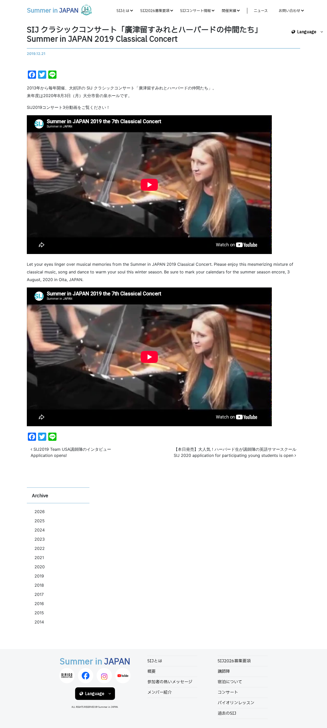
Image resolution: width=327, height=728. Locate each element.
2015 (39, 612)
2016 (39, 603)
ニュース (261, 11)
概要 (151, 671)
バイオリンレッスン (236, 703)
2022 (39, 548)
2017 (39, 594)
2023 (39, 539)
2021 (39, 557)
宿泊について (230, 682)
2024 (39, 530)
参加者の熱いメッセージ (169, 682)
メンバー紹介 (159, 692)
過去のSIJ (227, 713)
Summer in (52, 10)
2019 (39, 576)
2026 (39, 511)
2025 (39, 520)
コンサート (228, 692)
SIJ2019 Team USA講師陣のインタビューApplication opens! (71, 452)
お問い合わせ (289, 11)
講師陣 (224, 671)
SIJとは (122, 11)
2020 (39, 566)
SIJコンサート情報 (195, 11)
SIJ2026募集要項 (154, 11)
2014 (39, 622)
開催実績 (229, 11)
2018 (39, 585)
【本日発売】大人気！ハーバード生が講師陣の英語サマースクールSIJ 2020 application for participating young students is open (235, 452)
